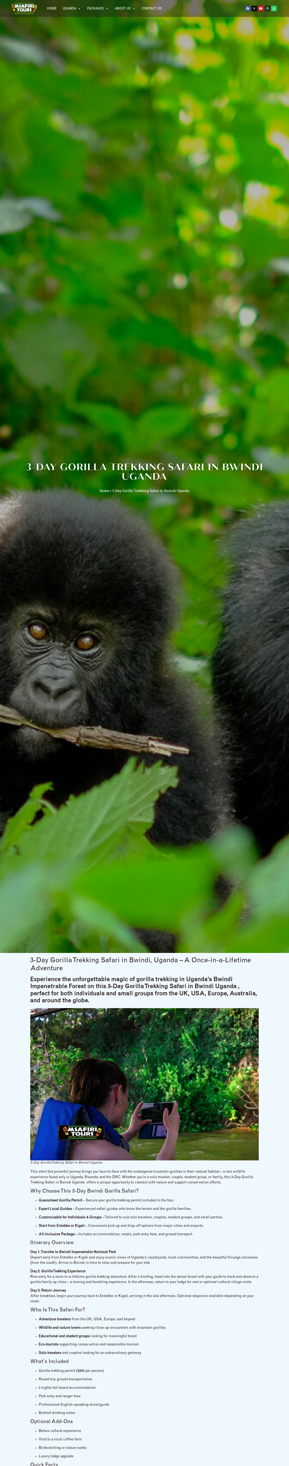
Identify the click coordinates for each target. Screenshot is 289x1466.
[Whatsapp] (274, 8)
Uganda (69, 8)
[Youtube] (261, 8)
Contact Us (152, 8)
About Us (123, 8)
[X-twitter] (254, 8)
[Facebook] (247, 8)
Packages (95, 8)
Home (51, 8)
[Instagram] (267, 8)
